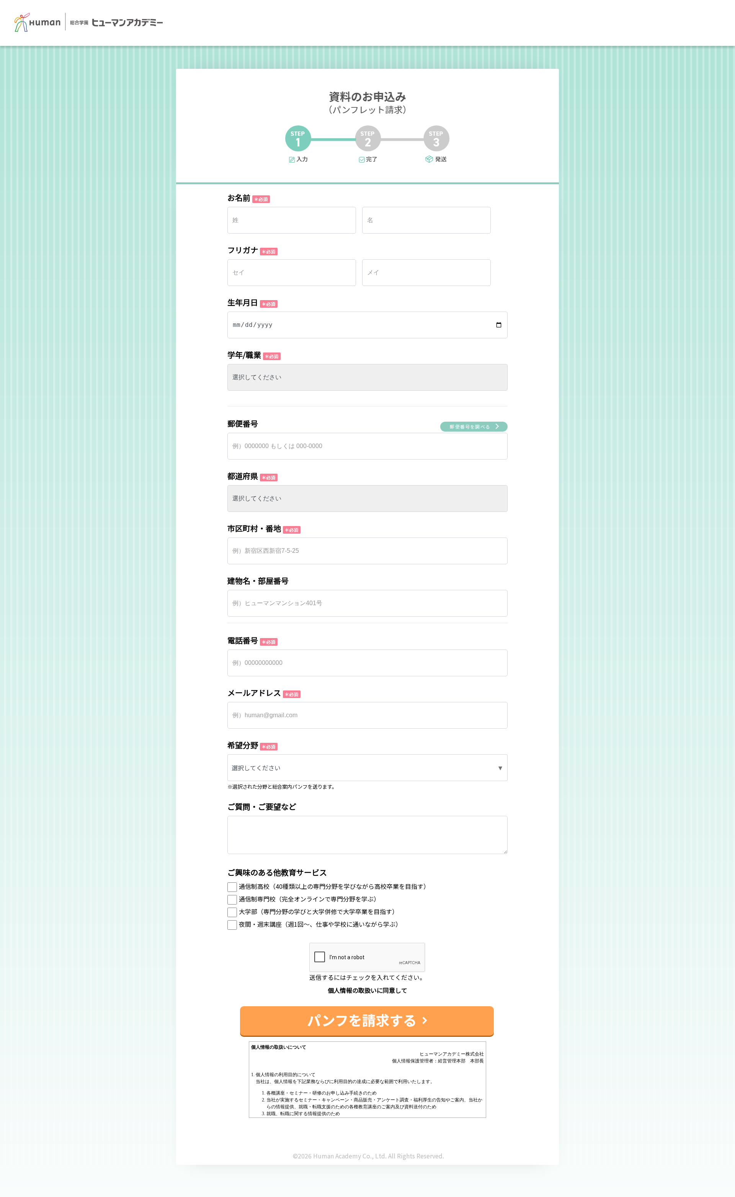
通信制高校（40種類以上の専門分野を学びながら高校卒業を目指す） (334, 886)
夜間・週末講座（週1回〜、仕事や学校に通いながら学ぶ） (320, 924)
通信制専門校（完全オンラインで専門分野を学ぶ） (309, 898)
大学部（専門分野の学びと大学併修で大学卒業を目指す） (318, 911)
